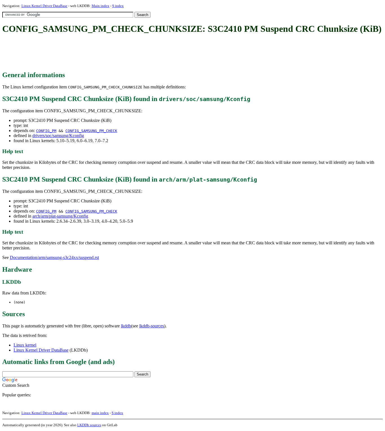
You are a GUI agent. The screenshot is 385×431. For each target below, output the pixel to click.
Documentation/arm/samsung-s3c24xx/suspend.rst (54, 257)
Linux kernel (25, 345)
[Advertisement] (104, 53)
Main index (100, 6)
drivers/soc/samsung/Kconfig (58, 135)
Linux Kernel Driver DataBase (44, 6)
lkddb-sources (151, 325)
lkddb (126, 325)
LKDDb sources (89, 425)
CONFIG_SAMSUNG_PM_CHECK (91, 131)
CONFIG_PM (46, 131)
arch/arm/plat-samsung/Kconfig (60, 216)
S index (118, 6)
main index (100, 413)
